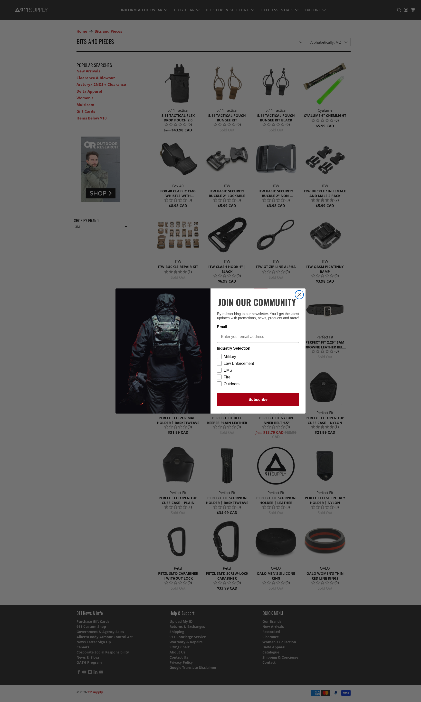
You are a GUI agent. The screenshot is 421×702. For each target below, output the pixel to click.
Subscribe (258, 399)
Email (222, 327)
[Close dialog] (299, 294)
